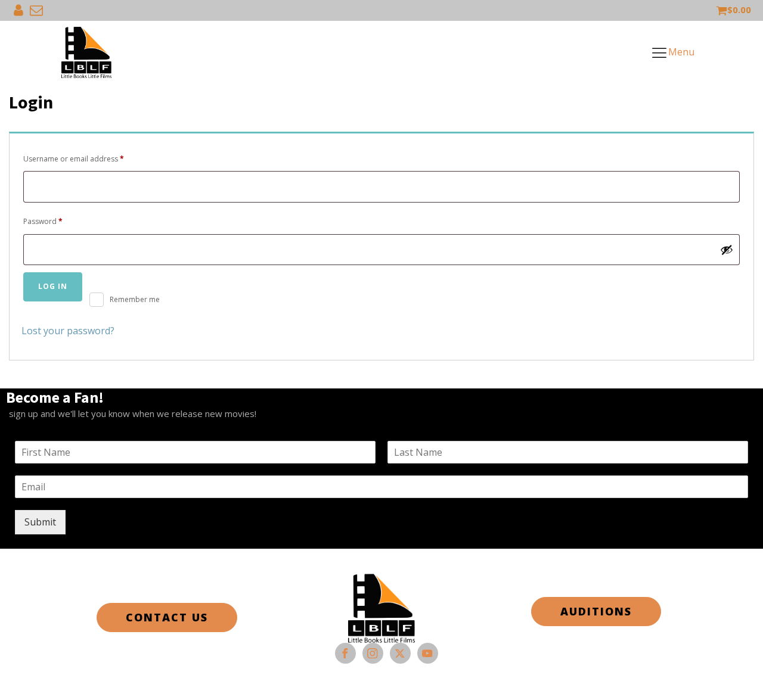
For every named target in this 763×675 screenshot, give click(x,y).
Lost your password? (67, 330)
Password (58, 221)
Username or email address (88, 158)
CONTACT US (167, 617)
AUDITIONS (596, 611)
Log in (52, 286)
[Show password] (726, 249)
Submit (40, 521)
